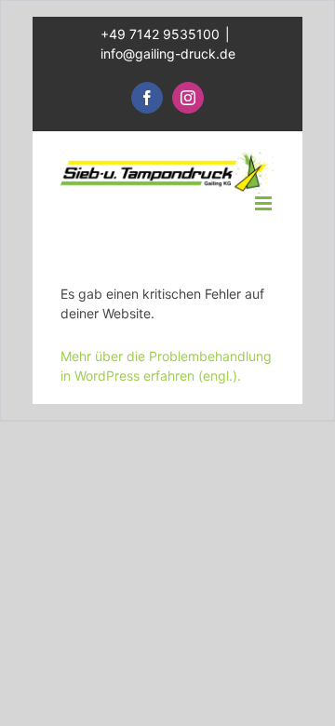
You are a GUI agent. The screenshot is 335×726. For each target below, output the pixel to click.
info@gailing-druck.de (167, 53)
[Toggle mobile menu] (265, 203)
